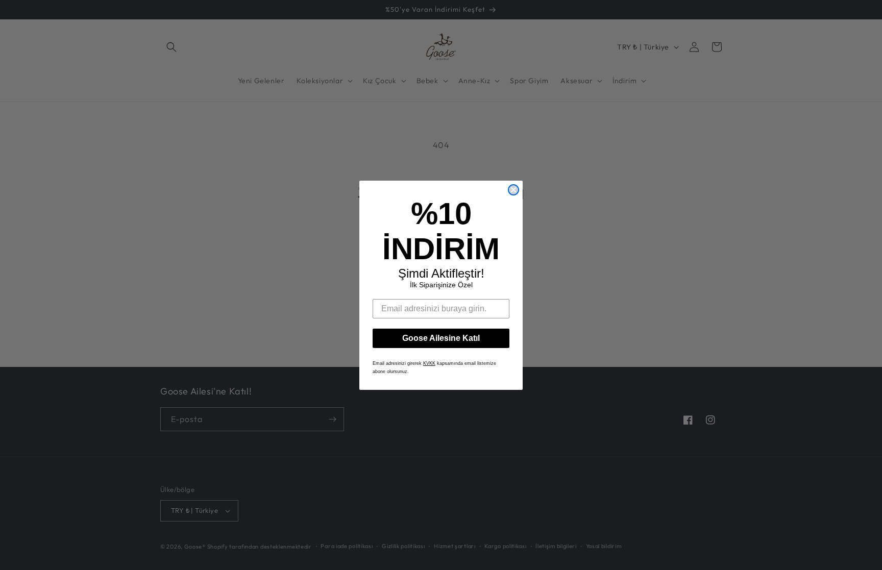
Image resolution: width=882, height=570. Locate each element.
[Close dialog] (513, 190)
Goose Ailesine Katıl (441, 338)
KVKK (429, 363)
